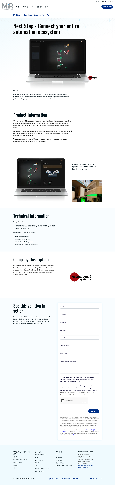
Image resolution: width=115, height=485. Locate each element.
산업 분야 (39, 7)
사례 (32, 7)
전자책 (37, 463)
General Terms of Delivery (64, 466)
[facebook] (94, 478)
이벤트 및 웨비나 (40, 454)
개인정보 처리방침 (65, 479)
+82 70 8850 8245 (83, 468)
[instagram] (96, 478)
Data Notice (60, 463)
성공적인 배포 (17, 462)
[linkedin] (91, 478)
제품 (17, 7)
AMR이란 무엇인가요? (20, 459)
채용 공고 (59, 460)
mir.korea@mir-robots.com (85, 465)
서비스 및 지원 (100, 1)
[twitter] (99, 478)
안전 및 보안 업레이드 (42, 468)
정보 (46, 7)
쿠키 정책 (75, 479)
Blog (36, 457)
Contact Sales (107, 7)
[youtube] (101, 478)
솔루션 (15, 465)
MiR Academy (39, 471)
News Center (39, 460)
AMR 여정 (25, 7)
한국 (111, 1)
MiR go (16, 15)
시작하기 (16, 457)
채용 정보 (59, 457)
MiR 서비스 (38, 466)
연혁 (57, 454)
